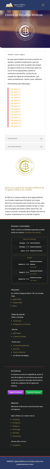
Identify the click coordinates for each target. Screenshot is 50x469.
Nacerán (16, 349)
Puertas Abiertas (19, 352)
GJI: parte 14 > (16, 126)
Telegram (16, 426)
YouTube (16, 433)
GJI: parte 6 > (16, 103)
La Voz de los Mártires (21, 345)
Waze (15, 306)
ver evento (33, 267)
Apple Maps (17, 299)
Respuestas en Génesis (21, 324)
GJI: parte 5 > (16, 100)
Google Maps (17, 302)
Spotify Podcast (34, 392)
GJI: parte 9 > (16, 112)
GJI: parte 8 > (16, 109)
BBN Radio (17, 333)
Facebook (16, 419)
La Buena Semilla (19, 336)
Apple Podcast (15, 392)
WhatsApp (16, 429)
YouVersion (17, 321)
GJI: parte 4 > (16, 97)
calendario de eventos (32, 232)
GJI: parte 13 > (16, 123)
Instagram (16, 423)
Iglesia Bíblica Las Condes (24, 461)
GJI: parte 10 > (16, 114)
